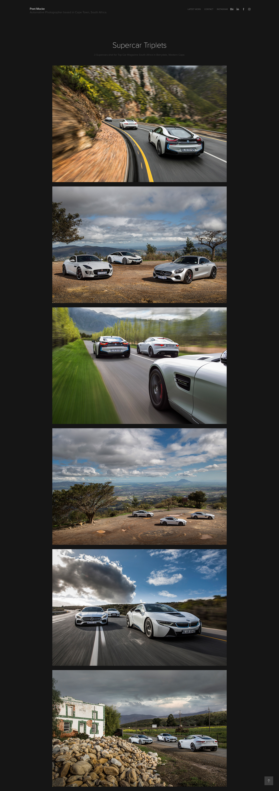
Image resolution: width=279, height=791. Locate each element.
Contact (208, 9)
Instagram (222, 9)
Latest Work (194, 9)
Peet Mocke (37, 9)
